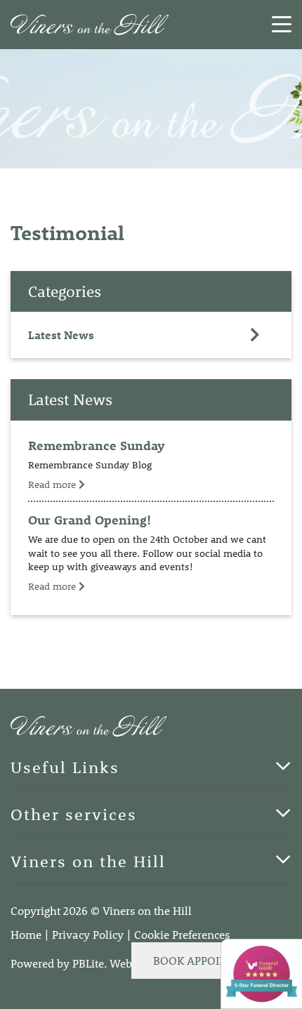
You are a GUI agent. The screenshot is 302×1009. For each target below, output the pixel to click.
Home (26, 934)
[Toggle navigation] (281, 24)
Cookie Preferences (182, 934)
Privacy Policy (88, 934)
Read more (53, 484)
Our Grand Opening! (89, 520)
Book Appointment (209, 960)
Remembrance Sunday (96, 445)
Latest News (61, 334)
